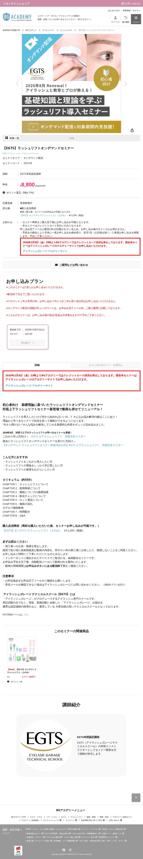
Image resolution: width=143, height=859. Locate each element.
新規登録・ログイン (131, 10)
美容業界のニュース (107, 837)
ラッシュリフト (66, 30)
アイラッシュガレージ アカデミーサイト (45, 251)
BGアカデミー (31, 30)
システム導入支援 (71, 837)
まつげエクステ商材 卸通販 (66, 829)
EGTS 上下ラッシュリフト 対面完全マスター (58, 436)
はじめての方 (114, 10)
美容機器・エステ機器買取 (64, 841)
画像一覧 (14, 138)
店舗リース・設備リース (111, 833)
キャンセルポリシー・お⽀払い (106, 365)
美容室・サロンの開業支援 (112, 829)
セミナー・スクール (90, 829)
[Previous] (17, 83)
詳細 (42, 365)
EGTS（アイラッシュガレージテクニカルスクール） (21, 153)
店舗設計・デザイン (34, 837)
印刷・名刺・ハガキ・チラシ (112, 841)
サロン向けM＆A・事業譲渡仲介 (85, 833)
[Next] (125, 83)
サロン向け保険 (53, 837)
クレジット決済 (88, 837)
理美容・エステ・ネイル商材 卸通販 (40, 829)
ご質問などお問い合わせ (73, 265)
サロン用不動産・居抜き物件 (56, 833)
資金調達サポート (34, 833)
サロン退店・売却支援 (88, 841)
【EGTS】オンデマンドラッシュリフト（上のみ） (43, 215)
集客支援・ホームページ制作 (38, 841)
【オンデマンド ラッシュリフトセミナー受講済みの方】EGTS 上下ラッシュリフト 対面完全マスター (63, 445)
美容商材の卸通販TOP (11, 30)
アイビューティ (48, 30)
